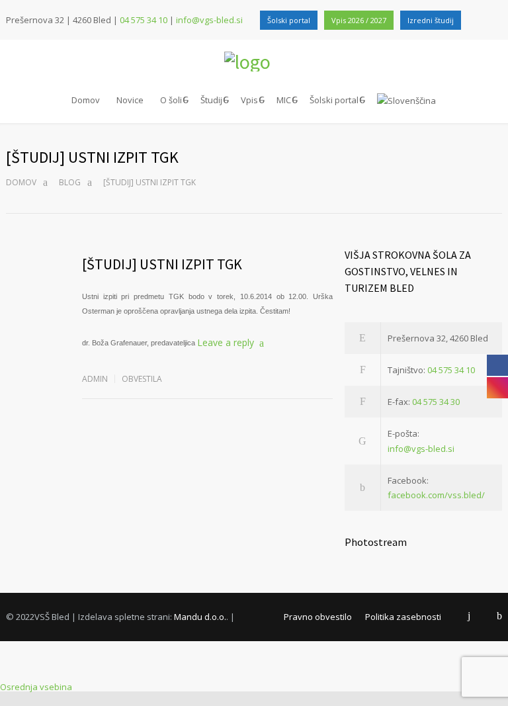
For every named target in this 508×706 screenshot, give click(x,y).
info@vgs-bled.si (209, 20)
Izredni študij (430, 20)
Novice (130, 100)
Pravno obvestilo (318, 617)
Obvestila (142, 378)
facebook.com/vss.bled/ (436, 495)
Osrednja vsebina (36, 687)
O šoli (171, 100)
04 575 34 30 (436, 402)
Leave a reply (225, 342)
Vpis (249, 100)
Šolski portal (288, 20)
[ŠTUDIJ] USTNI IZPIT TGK (162, 264)
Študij (211, 100)
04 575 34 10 (143, 20)
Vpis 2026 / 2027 (358, 20)
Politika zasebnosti (403, 617)
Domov (85, 100)
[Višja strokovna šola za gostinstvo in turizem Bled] (254, 61)
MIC (283, 100)
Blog (70, 182)
